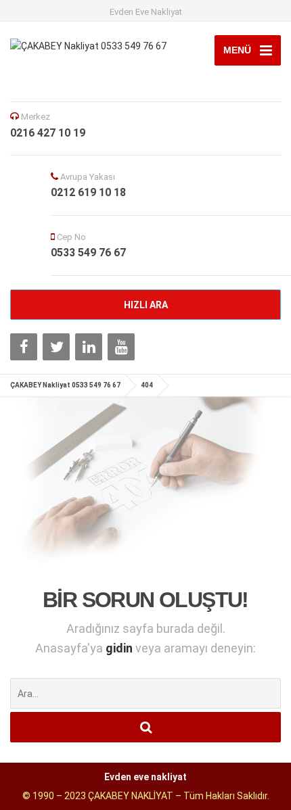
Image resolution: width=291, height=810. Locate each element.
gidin (120, 648)
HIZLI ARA (146, 305)
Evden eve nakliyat (145, 776)
